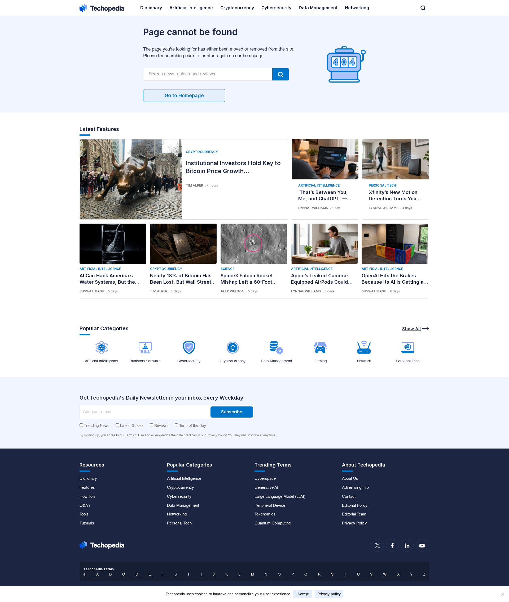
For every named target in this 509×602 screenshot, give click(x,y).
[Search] (280, 74)
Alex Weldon (232, 291)
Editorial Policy (354, 506)
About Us (350, 479)
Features (87, 488)
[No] (502, 594)
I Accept (303, 594)
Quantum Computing (272, 523)
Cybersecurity (179, 497)
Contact (349, 497)
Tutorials (87, 523)
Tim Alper (194, 185)
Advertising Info (355, 488)
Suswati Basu (92, 291)
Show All (411, 328)
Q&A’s (85, 506)
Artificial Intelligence (319, 185)
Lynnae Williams (313, 208)
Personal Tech (382, 185)
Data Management (183, 506)
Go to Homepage (184, 95)
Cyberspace (265, 479)
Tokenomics (264, 514)
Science (227, 269)
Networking (177, 514)
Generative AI (266, 488)
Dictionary (88, 479)
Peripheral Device (269, 506)
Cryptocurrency (202, 152)
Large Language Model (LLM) (279, 497)
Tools (84, 514)
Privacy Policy (354, 523)
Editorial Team (354, 514)
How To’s (87, 497)
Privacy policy (329, 594)
